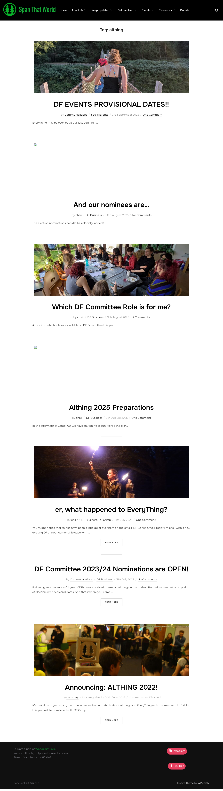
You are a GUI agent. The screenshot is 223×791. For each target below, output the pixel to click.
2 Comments (141, 317)
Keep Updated (100, 10)
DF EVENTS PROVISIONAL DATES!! (111, 104)
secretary (72, 697)
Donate (184, 10)
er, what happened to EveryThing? (111, 509)
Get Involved (125, 10)
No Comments (141, 215)
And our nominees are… (111, 204)
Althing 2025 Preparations (111, 407)
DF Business (94, 215)
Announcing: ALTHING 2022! (111, 687)
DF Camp (105, 519)
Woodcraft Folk (45, 748)
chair (79, 215)
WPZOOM (203, 783)
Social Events (99, 114)
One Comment (152, 114)
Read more (113, 542)
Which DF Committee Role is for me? (111, 307)
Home (63, 10)
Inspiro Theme (185, 783)
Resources (165, 10)
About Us (77, 10)
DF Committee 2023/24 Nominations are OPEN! (111, 569)
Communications (76, 114)
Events (146, 10)
